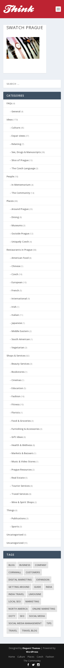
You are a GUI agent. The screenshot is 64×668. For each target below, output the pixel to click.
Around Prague (20, 209)
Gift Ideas (17, 437)
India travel (16, 594)
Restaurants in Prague (19, 249)
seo (22, 616)
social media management (25, 623)
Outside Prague (20, 233)
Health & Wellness (21, 445)
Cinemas (16, 380)
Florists (15, 412)
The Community (20, 192)
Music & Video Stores (23, 461)
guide (37, 586)
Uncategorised (15, 534)
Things (10, 510)
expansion (42, 579)
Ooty (12, 616)
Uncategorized (15, 542)
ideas (10, 119)
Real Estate (18, 477)
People (10, 176)
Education (17, 388)
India (49, 586)
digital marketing (20, 579)
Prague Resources (21, 469)
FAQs (9, 103)
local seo (15, 601)
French (15, 290)
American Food (20, 257)
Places (10, 200)
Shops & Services (16, 355)
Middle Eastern (20, 331)
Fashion (15, 396)
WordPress (32, 651)
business (24, 565)
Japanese (16, 323)
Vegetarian (17, 347)
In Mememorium (21, 184)
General (15, 111)
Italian (15, 314)
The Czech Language (23, 168)
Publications (18, 518)
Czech (14, 274)
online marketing (43, 608)
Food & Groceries (21, 420)
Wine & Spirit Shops (22, 502)
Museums (16, 225)
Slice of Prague (20, 160)
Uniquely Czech (20, 241)
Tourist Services (20, 485)
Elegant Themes (31, 648)
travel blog (29, 630)
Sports (15, 526)
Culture (15, 127)
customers (33, 572)
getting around (19, 586)
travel (13, 630)
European (16, 282)
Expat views (18, 135)
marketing (32, 601)
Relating (16, 144)
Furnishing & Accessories (25, 428)
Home (11, 656)
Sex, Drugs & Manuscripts (26, 152)
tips (48, 623)
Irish (13, 306)
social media (37, 616)
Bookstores (17, 371)
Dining (15, 217)
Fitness (15, 404)
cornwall (15, 572)
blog (12, 565)
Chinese (15, 266)
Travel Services (19, 493)
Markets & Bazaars (22, 453)
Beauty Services (20, 363)
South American (20, 339)
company (40, 565)
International (19, 298)
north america (18, 608)
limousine (35, 594)
